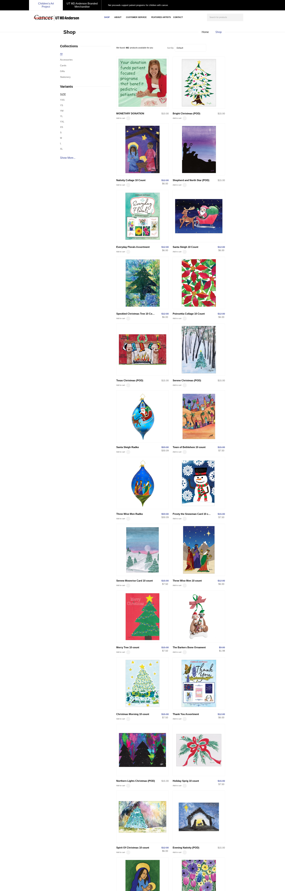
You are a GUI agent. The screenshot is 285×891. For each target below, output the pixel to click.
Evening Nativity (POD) (186, 847)
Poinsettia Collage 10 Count (189, 313)
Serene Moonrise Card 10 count (134, 580)
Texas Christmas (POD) (129, 380)
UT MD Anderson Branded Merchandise (82, 5)
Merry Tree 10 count (127, 647)
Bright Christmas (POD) (186, 113)
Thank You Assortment (186, 714)
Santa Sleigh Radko (127, 447)
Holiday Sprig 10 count (186, 780)
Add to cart (120, 118)
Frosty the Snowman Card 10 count (193, 513)
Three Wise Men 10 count (187, 580)
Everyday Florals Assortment (133, 247)
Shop (107, 17)
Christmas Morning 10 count (132, 714)
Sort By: (170, 48)
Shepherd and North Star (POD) (191, 180)
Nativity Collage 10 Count (130, 180)
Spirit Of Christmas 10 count (132, 847)
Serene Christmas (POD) (187, 380)
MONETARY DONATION (130, 113)
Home (205, 32)
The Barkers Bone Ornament (189, 647)
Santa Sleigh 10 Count (185, 247)
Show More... (67, 157)
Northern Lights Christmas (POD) (135, 780)
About (117, 17)
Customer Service (136, 17)
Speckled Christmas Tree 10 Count (136, 313)
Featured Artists (161, 17)
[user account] (248, 17)
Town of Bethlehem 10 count (189, 447)
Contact (178, 17)
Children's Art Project (46, 5)
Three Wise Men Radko (129, 513)
